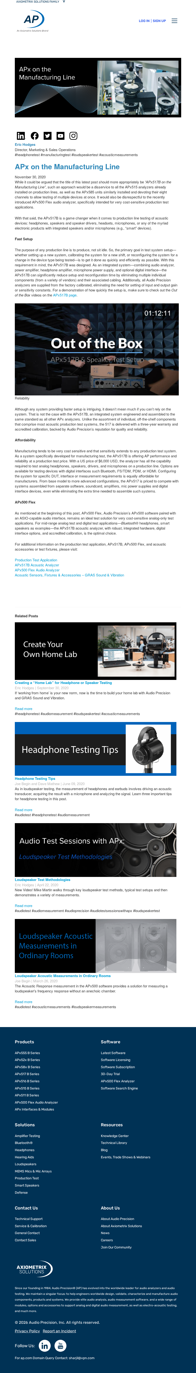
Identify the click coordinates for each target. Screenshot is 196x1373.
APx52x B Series (27, 1060)
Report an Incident (59, 1331)
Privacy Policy (27, 1331)
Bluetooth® (24, 1143)
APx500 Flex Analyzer (118, 1081)
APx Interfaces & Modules (34, 1109)
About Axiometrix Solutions (121, 1226)
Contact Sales (25, 1240)
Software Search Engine (119, 1088)
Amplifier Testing (27, 1136)
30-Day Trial (110, 1074)
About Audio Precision (117, 1219)
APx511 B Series (27, 1095)
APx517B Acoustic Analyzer (37, 564)
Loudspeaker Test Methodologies (42, 879)
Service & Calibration (31, 1226)
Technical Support (29, 1219)
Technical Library (114, 1143)
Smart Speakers (27, 1185)
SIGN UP (159, 21)
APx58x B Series (27, 1067)
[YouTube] (60, 1346)
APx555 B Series (27, 1053)
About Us (110, 1208)
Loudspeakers (25, 1164)
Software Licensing (115, 1060)
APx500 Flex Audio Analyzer (37, 569)
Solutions (25, 1124)
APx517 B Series (27, 1074)
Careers (107, 1240)
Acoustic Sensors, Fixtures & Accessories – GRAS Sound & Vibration (69, 574)
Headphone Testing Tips (35, 778)
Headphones (24, 1150)
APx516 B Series (27, 1081)
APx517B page (64, 294)
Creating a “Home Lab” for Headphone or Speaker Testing (63, 682)
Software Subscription (118, 1067)
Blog (104, 1150)
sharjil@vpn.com (81, 1358)
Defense (21, 1193)
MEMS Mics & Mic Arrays (33, 1171)
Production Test (27, 1178)
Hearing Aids (24, 1157)
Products (24, 1042)
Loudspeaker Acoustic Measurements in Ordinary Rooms (63, 975)
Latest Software (113, 1053)
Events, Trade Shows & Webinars (125, 1157)
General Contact (27, 1233)
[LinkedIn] (45, 1346)
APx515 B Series (27, 1088)
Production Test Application (36, 559)
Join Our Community (116, 1247)
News (105, 1233)
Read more (23, 708)
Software (110, 1042)
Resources (112, 1124)
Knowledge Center (115, 1136)
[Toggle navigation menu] (174, 21)
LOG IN (144, 21)
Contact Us (26, 1208)
